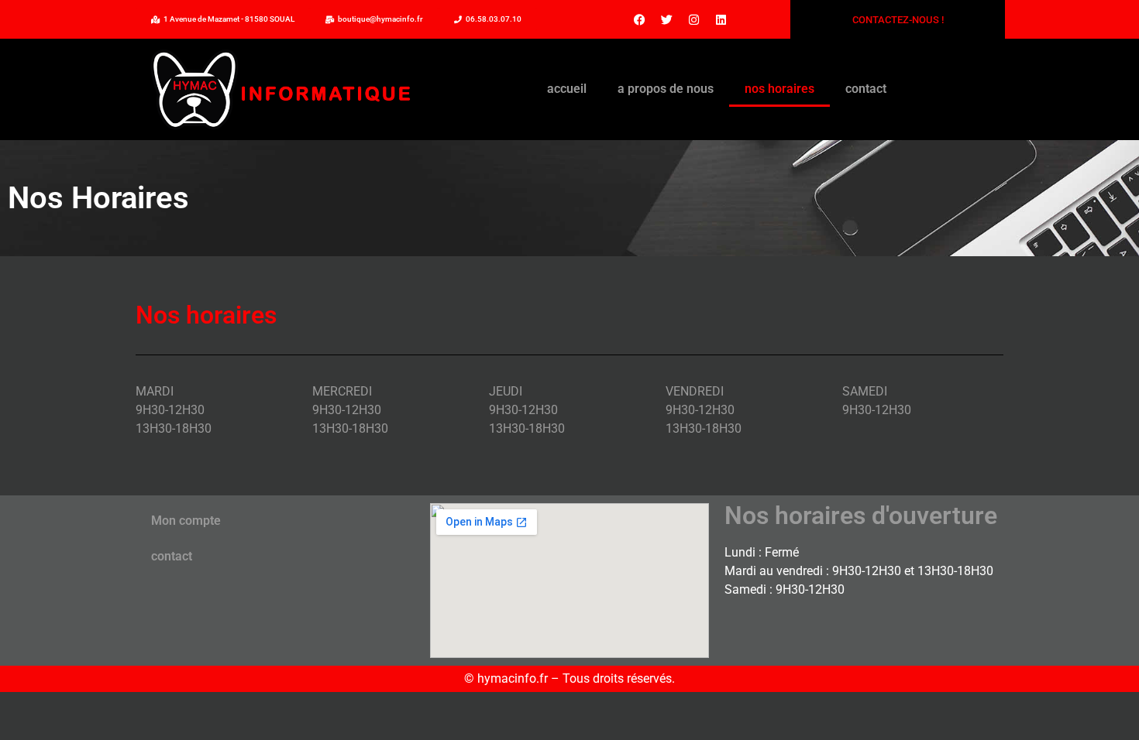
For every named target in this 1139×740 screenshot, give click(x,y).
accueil (567, 88)
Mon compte (186, 520)
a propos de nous (666, 88)
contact (865, 88)
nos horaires (779, 88)
